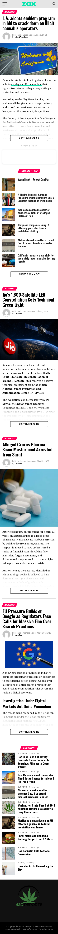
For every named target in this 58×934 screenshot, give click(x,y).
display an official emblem (26, 84)
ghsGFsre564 (21, 37)
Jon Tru (18, 314)
